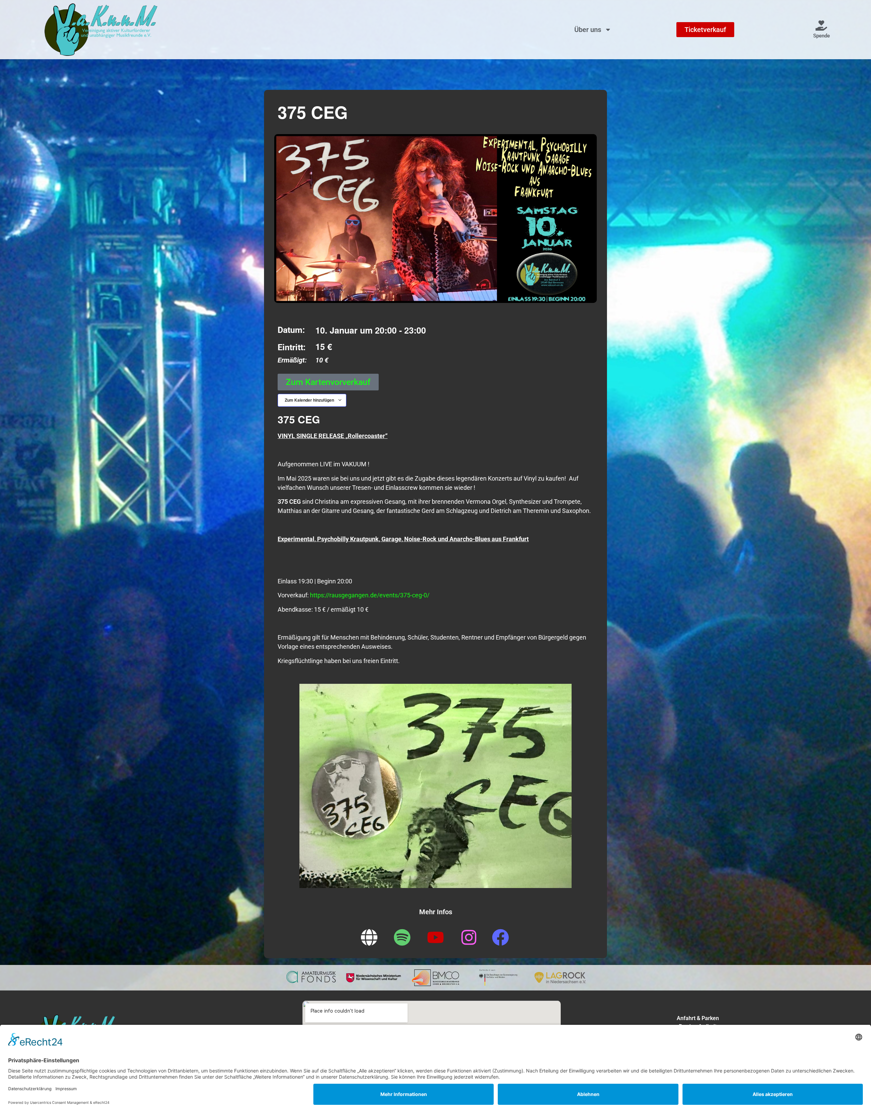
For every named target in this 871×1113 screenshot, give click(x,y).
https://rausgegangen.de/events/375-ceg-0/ (369, 595)
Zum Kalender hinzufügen (310, 400)
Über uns (587, 30)
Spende (821, 36)
